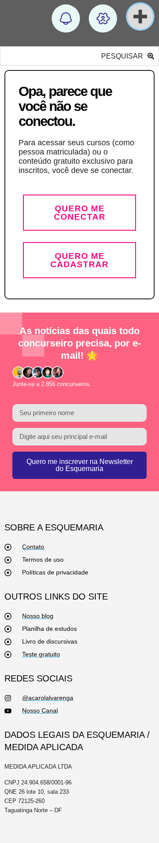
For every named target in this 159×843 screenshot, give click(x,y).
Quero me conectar (80, 212)
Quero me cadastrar (79, 260)
